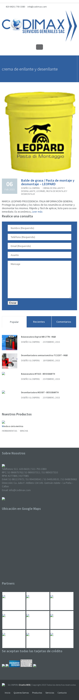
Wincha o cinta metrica (12, 426)
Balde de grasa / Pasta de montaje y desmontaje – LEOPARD (47, 182)
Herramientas (9, 430)
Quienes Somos (21, 692)
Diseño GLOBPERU (30, 188)
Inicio (7, 692)
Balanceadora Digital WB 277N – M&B (38, 336)
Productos (37, 692)
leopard (40, 191)
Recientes (39, 321)
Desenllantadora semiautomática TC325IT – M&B (44, 355)
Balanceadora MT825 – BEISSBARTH (38, 374)
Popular (14, 322)
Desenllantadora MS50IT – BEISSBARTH (40, 392)
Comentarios (63, 321)
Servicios (49, 692)
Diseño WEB (24, 684)
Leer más (37, 211)
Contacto (62, 692)
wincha (24, 430)
